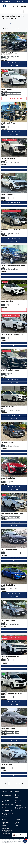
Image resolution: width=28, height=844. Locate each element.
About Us (17, 822)
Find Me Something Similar (14, 98)
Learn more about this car (14, 62)
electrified (17, 795)
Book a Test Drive (14, 65)
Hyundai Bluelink (6, 833)
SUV (16, 794)
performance (18, 800)
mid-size (17, 802)
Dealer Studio (10, 842)
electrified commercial (20, 807)
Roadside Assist (5, 827)
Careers (17, 823)
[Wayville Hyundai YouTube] (6, 1)
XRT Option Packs (6, 835)
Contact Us (17, 825)
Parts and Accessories (7, 823)
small (16, 797)
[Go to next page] (22, 783)
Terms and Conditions (20, 827)
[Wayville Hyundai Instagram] (4, 1)
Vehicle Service (5, 822)
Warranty (4, 825)
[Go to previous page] (5, 783)
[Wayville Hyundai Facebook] (3, 1)
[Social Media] (8, 1)
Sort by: (13, 28)
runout (17, 799)
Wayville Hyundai (19, 6)
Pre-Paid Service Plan (7, 830)
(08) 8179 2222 (21, 1)
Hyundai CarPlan (6, 831)
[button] (25, 11)
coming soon (18, 808)
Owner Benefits (5, 828)
